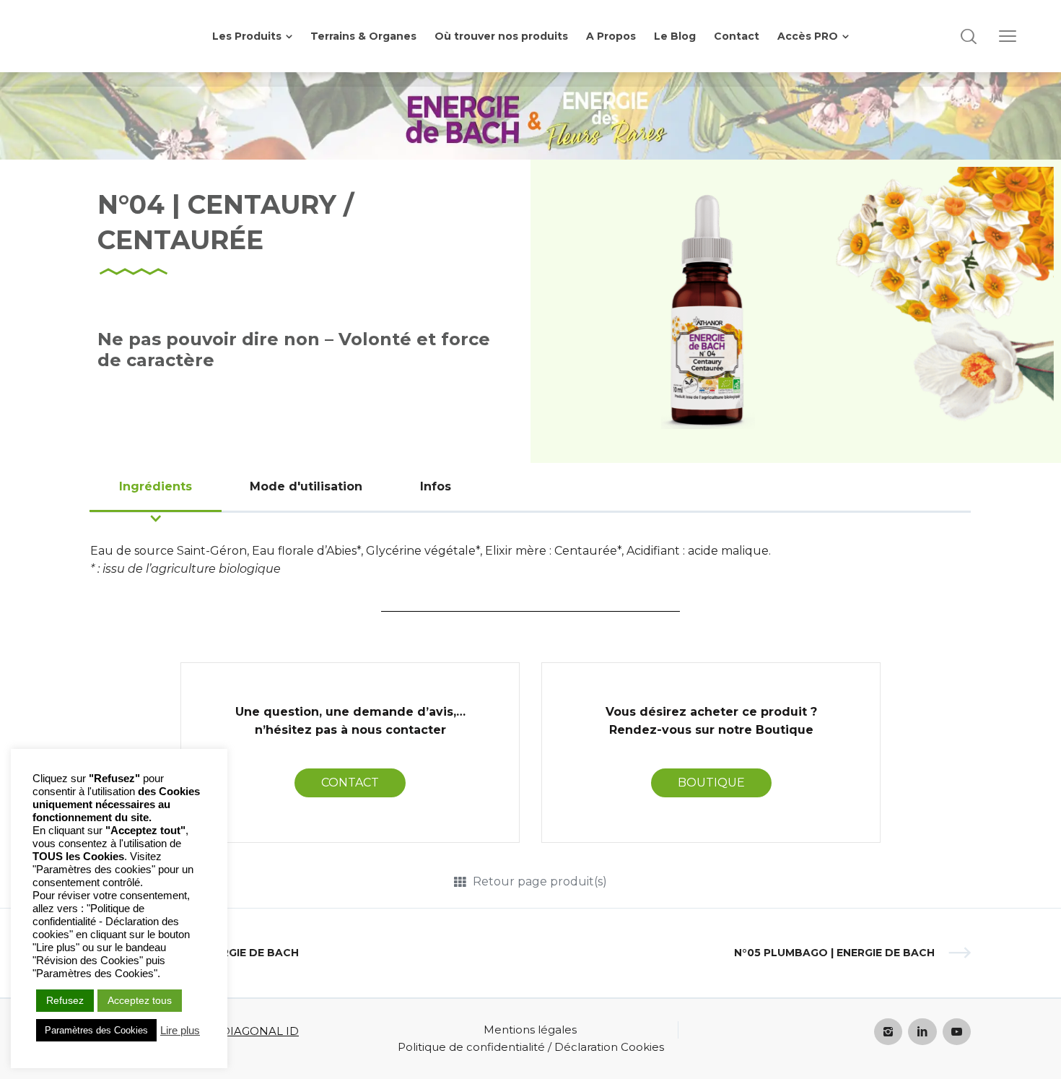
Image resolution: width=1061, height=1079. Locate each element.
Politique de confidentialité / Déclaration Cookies (531, 1047)
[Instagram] (888, 1032)
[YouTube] (957, 1032)
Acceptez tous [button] (140, 1000)
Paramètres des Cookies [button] (96, 1030)
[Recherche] (968, 36)
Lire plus (180, 1030)
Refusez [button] (65, 1000)
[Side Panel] (1008, 36)
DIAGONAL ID (260, 1031)
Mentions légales (530, 1029)
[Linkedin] (922, 1032)
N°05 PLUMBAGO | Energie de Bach (834, 952)
